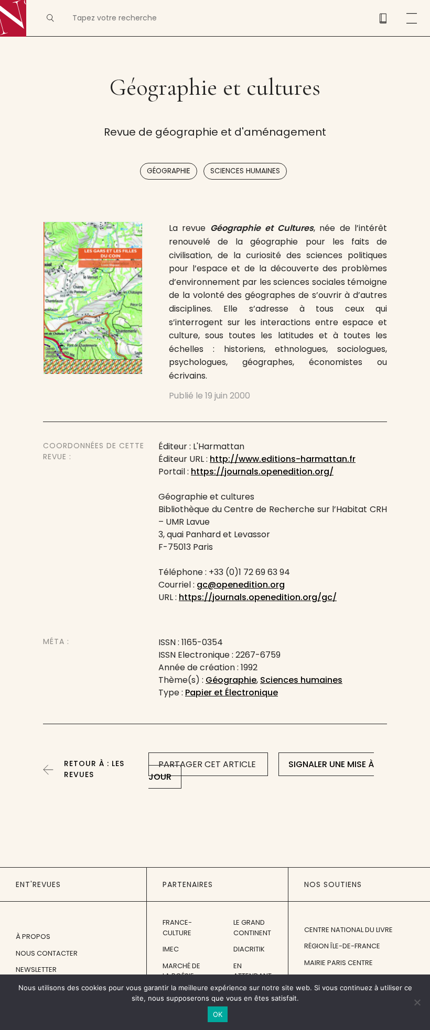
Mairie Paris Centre (338, 963)
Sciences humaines (245, 171)
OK (218, 1014)
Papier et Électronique (231, 692)
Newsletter (36, 969)
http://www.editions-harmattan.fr (283, 459)
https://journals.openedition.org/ (262, 472)
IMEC (171, 949)
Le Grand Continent (252, 927)
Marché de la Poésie (181, 971)
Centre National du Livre (348, 930)
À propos (33, 937)
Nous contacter (47, 953)
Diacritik (249, 949)
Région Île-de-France (342, 946)
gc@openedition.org (241, 585)
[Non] (417, 1002)
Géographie (168, 171)
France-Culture (177, 927)
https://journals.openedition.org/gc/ (258, 597)
